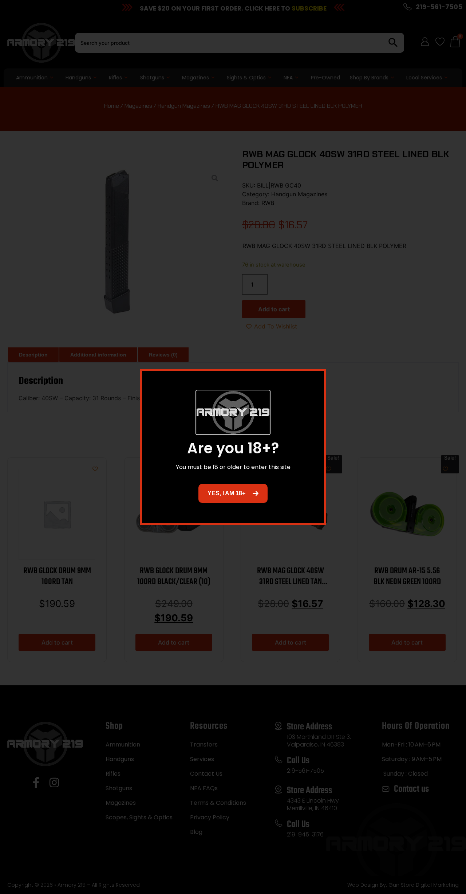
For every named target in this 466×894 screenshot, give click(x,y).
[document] (233, 447)
